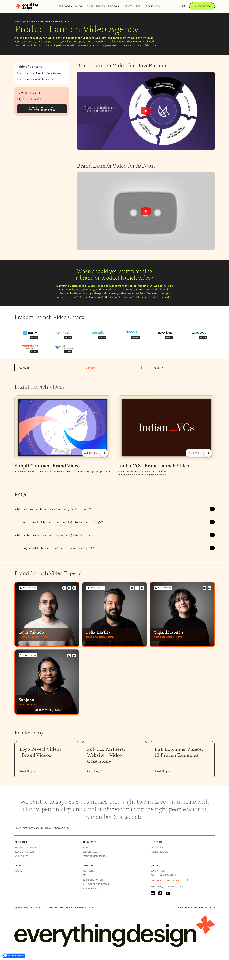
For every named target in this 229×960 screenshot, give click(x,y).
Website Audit (91, 851)
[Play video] (146, 111)
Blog (85, 847)
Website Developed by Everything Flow (71, 907)
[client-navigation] (30, 333)
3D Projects (21, 856)
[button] (114, 509)
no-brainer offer (93, 880)
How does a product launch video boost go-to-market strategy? (58, 522)
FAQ (85, 875)
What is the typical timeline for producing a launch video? (54, 535)
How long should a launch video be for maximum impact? (54, 548)
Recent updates (91, 888)
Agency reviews (159, 851)
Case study (157, 847)
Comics (18, 870)
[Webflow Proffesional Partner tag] (13, 955)
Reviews (113, 6)
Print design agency (94, 856)
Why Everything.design (96, 884)
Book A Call (154, 6)
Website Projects (24, 851)
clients (127, 6)
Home (17, 21)
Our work (65, 6)
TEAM (139, 6)
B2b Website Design (25, 847)
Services (28, 21)
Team (17, 865)
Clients (156, 842)
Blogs (79, 6)
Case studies (96, 6)
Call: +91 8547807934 (163, 875)
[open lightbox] (62, 435)
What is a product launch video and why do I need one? (52, 509)
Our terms (88, 870)
